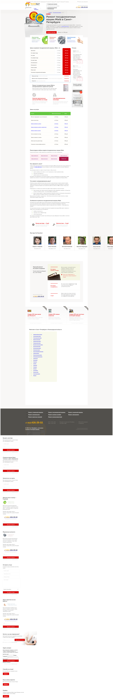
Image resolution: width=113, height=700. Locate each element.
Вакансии (53, 1)
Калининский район (37, 341)
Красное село (35, 372)
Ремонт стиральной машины (35, 412)
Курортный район (36, 373)
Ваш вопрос (5, 659)
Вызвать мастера (51, 32)
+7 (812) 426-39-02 (65, 26)
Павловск (35, 361)
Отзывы (57, 1)
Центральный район (37, 336)
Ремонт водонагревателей (55, 417)
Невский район (36, 353)
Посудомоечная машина (53, 5)
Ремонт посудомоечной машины (56, 412)
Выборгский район (36, 339)
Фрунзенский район (37, 348)
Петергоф (35, 365)
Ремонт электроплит (73, 414)
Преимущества (43, 1)
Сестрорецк (35, 370)
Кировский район (36, 349)
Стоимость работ (36, 1)
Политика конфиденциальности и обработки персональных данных (82, 429)
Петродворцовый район (37, 356)
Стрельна (35, 367)
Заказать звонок (77, 91)
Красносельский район (37, 355)
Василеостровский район (38, 344)
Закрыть (6, 673)
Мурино (34, 375)
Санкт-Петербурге (36, 9)
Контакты (67, 1)
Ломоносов (35, 358)
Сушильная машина (52, 7)
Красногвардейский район (38, 351)
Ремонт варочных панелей (35, 417)
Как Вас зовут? (6, 654)
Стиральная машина (52, 4)
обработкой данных (77, 95)
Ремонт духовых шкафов (54, 414)
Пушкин (34, 363)
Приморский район (37, 343)
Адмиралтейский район (37, 334)
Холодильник (50, 8)
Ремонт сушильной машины (75, 412)
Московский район (36, 346)
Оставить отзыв (11, 592)
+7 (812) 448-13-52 (38, 167)
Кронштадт (35, 360)
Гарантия (48, 1)
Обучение (62, 1)
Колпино (35, 368)
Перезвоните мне (20, 640)
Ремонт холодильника (34, 414)
